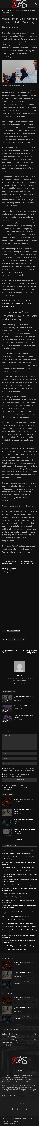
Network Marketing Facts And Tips (21, 871)
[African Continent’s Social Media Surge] (7, 699)
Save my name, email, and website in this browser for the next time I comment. (18, 769)
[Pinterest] (18, 639)
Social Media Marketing (12, 10)
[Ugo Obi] (3, 27)
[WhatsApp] (23, 639)
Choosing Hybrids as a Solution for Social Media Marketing (9, 570)
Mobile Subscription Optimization (24, 799)
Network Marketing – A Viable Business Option (20, 867)
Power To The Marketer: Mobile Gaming (19, 885)
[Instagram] (18, 683)
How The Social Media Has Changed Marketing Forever (27, 563)
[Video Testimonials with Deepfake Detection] (7, 822)
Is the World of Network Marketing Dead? (19, 853)
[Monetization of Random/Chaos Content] (7, 718)
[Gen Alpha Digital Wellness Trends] (7, 708)
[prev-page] (3, 725)
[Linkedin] (21, 683)
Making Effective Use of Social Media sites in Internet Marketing (16, 303)
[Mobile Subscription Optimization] (7, 802)
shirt (3, 850)
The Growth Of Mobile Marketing (17, 893)
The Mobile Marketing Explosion (20, 916)
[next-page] (6, 725)
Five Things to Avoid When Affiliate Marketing (19, 923)
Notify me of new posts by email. (13, 776)
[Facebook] (10, 639)
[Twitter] (14, 639)
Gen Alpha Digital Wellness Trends (24, 706)
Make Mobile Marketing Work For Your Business (22, 926)
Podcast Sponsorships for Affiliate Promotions (20, 850)
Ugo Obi (8, 27)
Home (3, 10)
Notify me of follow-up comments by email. (16, 774)
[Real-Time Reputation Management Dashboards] (7, 832)
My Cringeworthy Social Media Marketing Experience (30, 652)
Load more (19, 839)
